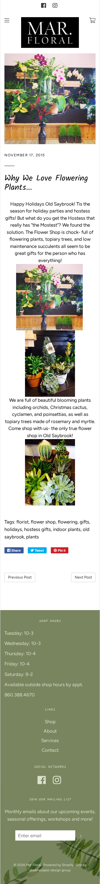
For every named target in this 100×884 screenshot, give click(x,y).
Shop (50, 721)
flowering (68, 522)
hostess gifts (37, 529)
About (50, 731)
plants (32, 537)
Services (50, 740)
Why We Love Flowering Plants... (46, 183)
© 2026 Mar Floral (27, 865)
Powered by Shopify (58, 865)
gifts (84, 522)
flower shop (43, 522)
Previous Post (20, 577)
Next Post (83, 577)
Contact (50, 750)
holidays (13, 529)
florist (22, 522)
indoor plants (67, 529)
